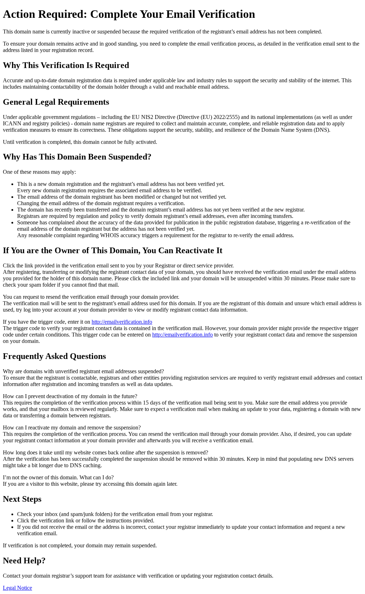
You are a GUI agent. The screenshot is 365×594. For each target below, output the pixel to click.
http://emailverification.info (122, 322)
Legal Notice (17, 588)
